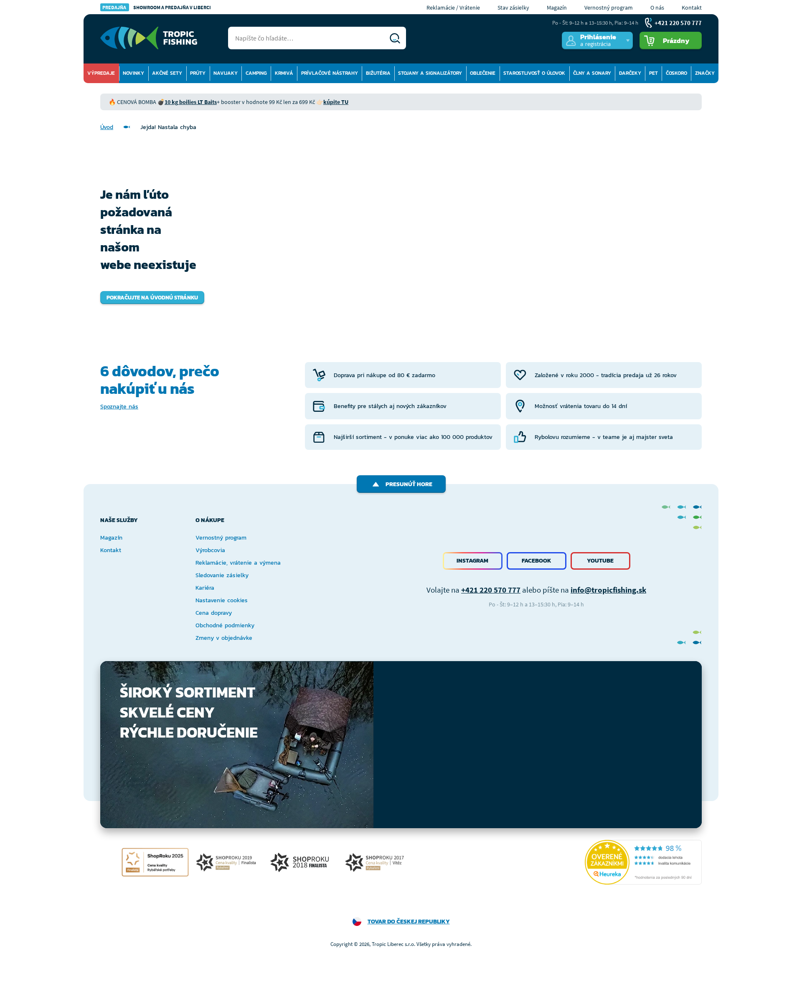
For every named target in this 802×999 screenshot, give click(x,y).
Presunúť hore (409, 484)
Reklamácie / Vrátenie (453, 7)
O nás (657, 7)
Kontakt (692, 7)
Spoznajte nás (119, 406)
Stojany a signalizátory (430, 73)
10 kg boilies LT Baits (191, 102)
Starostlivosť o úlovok (534, 73)
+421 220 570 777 (490, 590)
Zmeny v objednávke (223, 638)
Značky (705, 73)
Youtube (600, 560)
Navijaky (225, 73)
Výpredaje (101, 73)
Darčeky (630, 73)
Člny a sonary (592, 73)
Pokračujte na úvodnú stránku (152, 298)
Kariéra (204, 587)
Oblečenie (482, 73)
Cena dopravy (213, 613)
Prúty (198, 73)
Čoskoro (676, 73)
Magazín (557, 7)
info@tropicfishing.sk (608, 590)
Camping (256, 73)
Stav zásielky (513, 7)
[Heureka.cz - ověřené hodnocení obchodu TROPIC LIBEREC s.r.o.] (643, 862)
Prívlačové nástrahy (329, 73)
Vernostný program (608, 7)
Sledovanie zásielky (222, 575)
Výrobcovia (210, 550)
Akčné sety (167, 73)
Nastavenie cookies (221, 600)
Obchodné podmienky (224, 625)
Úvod (106, 127)
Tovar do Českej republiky (409, 921)
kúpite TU (335, 102)
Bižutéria (378, 73)
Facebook (536, 560)
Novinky (133, 73)
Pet (653, 73)
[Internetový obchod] (148, 38)
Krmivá (284, 73)
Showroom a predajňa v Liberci (156, 7)
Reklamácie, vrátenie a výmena (238, 562)
